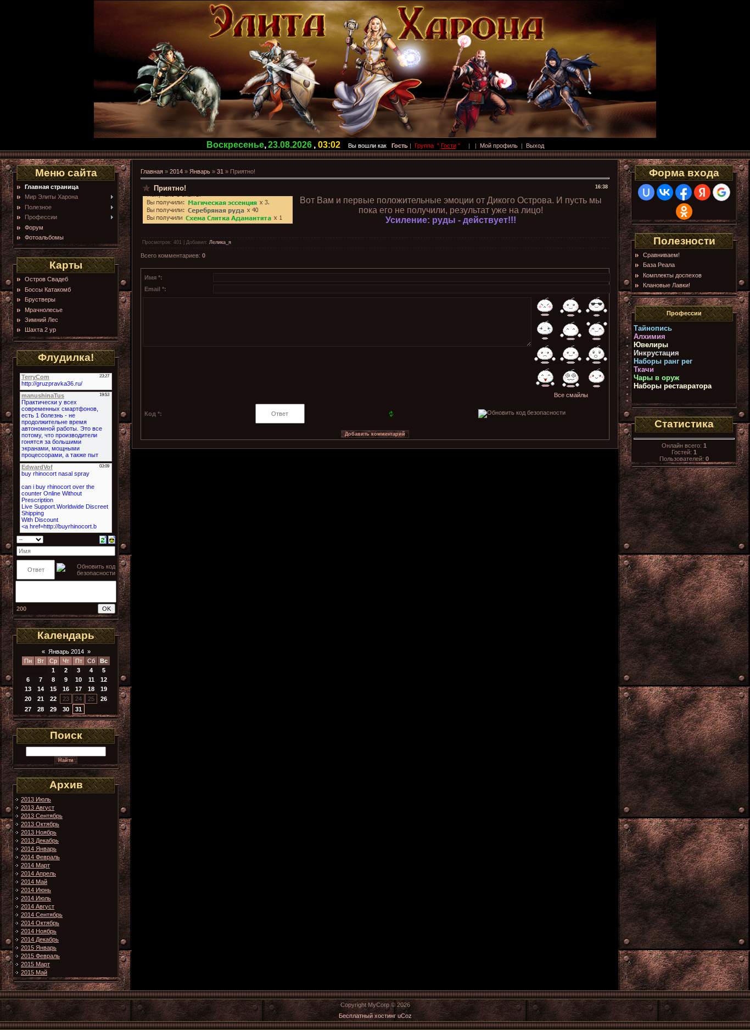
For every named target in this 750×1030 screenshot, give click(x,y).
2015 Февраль (40, 956)
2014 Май (34, 881)
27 (28, 709)
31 (78, 709)
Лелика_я (220, 242)
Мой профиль (499, 145)
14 (40, 689)
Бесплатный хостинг (367, 1015)
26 (103, 698)
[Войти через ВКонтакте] (665, 192)
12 (103, 679)
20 (28, 698)
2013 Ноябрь (39, 832)
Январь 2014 (66, 651)
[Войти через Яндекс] (702, 192)
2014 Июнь (36, 890)
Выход (535, 145)
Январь (199, 171)
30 (66, 709)
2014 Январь (39, 848)
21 (40, 698)
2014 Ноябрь (39, 931)
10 (78, 679)
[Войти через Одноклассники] (684, 211)
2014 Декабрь (40, 939)
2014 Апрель (38, 873)
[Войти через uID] (646, 192)
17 (78, 689)
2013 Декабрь (40, 840)
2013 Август (37, 807)
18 (91, 689)
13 (28, 689)
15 (53, 689)
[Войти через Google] (721, 192)
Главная (152, 171)
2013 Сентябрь (42, 815)
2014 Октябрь (40, 923)
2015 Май (34, 972)
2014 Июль (36, 898)
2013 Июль (36, 799)
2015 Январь (39, 947)
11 (91, 679)
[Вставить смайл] (111, 539)
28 (40, 709)
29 (53, 709)
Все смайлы (571, 395)
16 (66, 689)
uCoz (405, 1015)
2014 (176, 171)
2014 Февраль (40, 857)
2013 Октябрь (40, 824)
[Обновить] (103, 539)
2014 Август (37, 906)
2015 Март (35, 964)
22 (53, 698)
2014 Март (35, 865)
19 (103, 689)
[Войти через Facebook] (683, 192)
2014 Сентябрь (42, 914)
